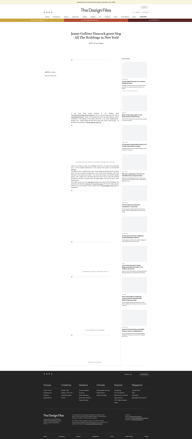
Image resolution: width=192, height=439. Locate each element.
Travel (115, 17)
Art (100, 17)
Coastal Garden (84, 390)
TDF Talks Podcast (120, 400)
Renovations (118, 398)
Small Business (66, 395)
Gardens (93, 17)
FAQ (133, 393)
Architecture (56, 17)
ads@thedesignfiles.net (137, 419)
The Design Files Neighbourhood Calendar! (104, 162)
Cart (137, 12)
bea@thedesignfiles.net (136, 416)
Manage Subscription (139, 398)
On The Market (119, 393)
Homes (47, 17)
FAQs (112, 436)
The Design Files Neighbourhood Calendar (82, 115)
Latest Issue (136, 390)
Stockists (135, 395)
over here (73, 169)
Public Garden (83, 400)
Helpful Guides (102, 395)
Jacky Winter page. (98, 184)
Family (63, 398)
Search (144, 7)
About (45, 436)
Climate (85, 17)
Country (81, 393)
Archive (146, 436)
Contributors (95, 436)
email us (54, 420)
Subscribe (143, 17)
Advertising (61, 436)
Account (145, 12)
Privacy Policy (129, 436)
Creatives (107, 17)
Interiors (66, 17)
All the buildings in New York (93, 122)
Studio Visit (65, 390)
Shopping (117, 390)
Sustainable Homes (103, 390)
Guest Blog (91, 182)
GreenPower (101, 393)
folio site (88, 184)
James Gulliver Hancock (77, 117)
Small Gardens (84, 395)
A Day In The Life (66, 393)
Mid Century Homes (121, 395)
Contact (78, 436)
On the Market (125, 17)
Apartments (75, 17)
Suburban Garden (85, 398)
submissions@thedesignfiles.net (94, 424)
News (134, 17)
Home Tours (48, 390)
